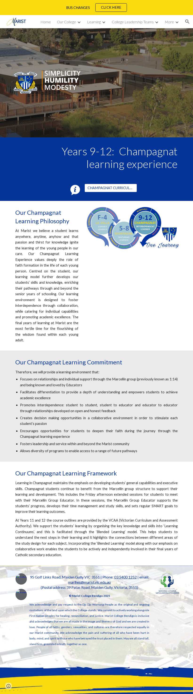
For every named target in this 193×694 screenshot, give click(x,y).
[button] (187, 21)
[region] (96, 7)
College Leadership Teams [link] (133, 22)
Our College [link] (66, 22)
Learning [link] (94, 22)
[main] (104, 157)
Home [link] (45, 22)
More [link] (169, 22)
